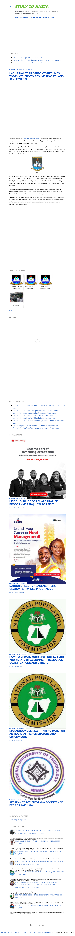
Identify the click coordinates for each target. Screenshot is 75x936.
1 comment (17, 809)
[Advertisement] (37, 32)
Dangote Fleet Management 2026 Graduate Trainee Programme (32, 587)
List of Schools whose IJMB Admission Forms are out (33, 415)
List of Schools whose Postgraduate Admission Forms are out (36, 428)
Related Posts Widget (61, 310)
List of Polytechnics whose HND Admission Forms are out (35, 425)
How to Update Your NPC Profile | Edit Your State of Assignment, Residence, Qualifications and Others (36, 659)
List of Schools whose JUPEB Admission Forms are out (34, 418)
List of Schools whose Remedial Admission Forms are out (35, 413)
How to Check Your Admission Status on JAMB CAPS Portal (37, 60)
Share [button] (30, 69)
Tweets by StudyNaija (17, 819)
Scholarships (41, 17)
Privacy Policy (27, 932)
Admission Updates (28, 17)
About (10, 932)
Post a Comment (19, 508)
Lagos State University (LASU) (31, 138)
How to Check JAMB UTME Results (28, 57)
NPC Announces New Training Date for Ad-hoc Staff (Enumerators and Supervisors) (37, 733)
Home (17, 17)
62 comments (18, 740)
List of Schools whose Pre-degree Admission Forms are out (35, 410)
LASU (10, 310)
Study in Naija (32, 6)
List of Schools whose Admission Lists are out (30, 62)
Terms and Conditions (42, 932)
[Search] (64, 5)
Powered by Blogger (39, 925)
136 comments (18, 666)
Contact (17, 932)
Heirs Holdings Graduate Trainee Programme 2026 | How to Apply (33, 503)
